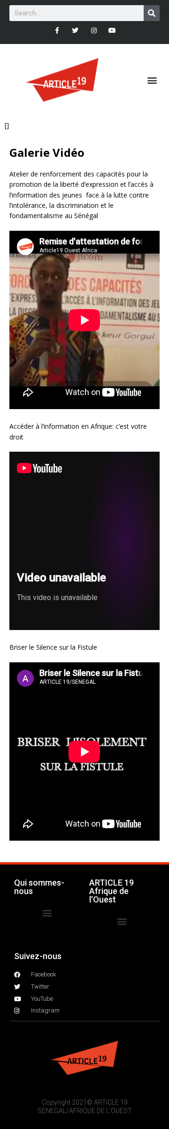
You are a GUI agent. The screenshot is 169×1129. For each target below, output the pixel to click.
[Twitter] (75, 30)
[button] (152, 80)
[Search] (152, 13)
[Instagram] (93, 30)
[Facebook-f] (57, 30)
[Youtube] (112, 30)
